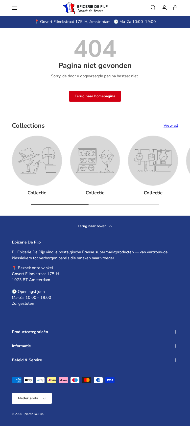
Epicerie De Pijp (33, 414)
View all (171, 125)
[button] (175, 7)
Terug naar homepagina (95, 96)
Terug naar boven (92, 226)
